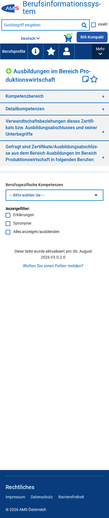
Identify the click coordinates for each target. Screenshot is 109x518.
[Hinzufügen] (9, 70)
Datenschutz (42, 497)
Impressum (15, 497)
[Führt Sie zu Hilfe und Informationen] (35, 51)
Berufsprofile (13, 51)
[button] (100, 51)
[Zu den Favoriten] (51, 51)
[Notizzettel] (86, 79)
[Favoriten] (94, 79)
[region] (54, 96)
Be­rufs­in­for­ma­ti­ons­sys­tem (62, 7)
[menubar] (46, 51)
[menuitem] (13, 51)
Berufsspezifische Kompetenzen (34, 184)
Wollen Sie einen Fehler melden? (53, 265)
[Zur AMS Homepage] (12, 8)
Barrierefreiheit (71, 497)
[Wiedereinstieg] (66, 51)
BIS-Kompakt (92, 37)
